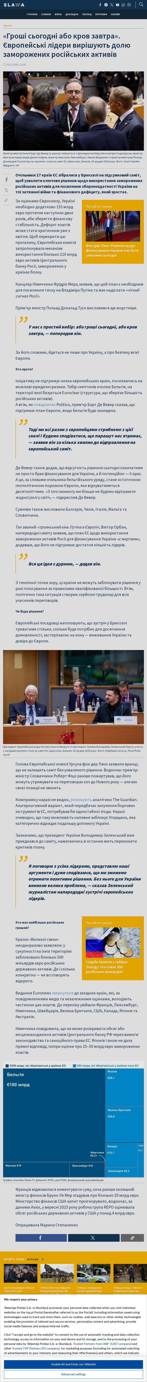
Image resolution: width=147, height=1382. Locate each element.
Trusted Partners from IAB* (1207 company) (102, 1343)
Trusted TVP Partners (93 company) (36, 1348)
